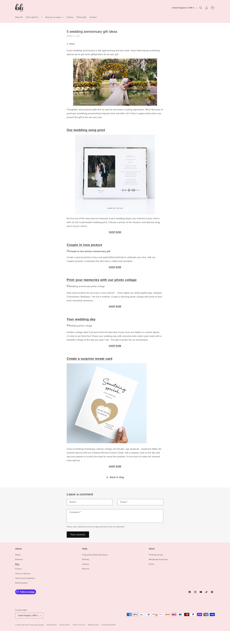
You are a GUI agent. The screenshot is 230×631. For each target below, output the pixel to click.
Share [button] (72, 44)
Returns (85, 569)
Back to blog (117, 477)
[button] (34, 17)
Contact (85, 564)
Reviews (19, 559)
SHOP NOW (115, 232)
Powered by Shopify (36, 625)
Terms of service (79, 625)
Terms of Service (23, 573)
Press (151, 564)
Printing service (156, 555)
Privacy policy (64, 625)
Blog (17, 564)
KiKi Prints (25, 625)
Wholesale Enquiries (158, 559)
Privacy (18, 569)
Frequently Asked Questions (95, 555)
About (17, 555)
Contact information (109, 625)
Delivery (86, 559)
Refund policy (21, 583)
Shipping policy (93, 625)
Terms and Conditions (25, 578)
